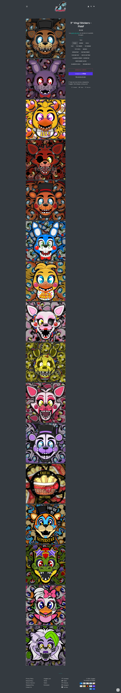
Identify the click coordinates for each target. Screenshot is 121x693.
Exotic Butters (86, 55)
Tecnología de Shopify (89, 680)
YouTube (65, 687)
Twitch (45, 683)
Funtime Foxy (75, 55)
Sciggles (93, 678)
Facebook (65, 678)
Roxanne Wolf (87, 64)
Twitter (65, 680)
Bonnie (81, 43)
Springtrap (75, 52)
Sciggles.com (47, 678)
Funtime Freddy (85, 52)
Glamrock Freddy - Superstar (81, 58)
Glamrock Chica (75, 64)
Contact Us (29, 687)
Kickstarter (46, 685)
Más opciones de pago (81, 76)
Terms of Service (30, 683)
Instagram (66, 685)
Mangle (85, 49)
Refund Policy (29, 680)
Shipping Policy (30, 685)
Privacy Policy (29, 678)
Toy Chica (77, 49)
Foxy (72, 46)
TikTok (45, 680)
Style (81, 40)
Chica (87, 43)
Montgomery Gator (81, 61)
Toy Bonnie (88, 46)
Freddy (75, 43)
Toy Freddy (79, 46)
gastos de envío (75, 33)
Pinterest (65, 683)
